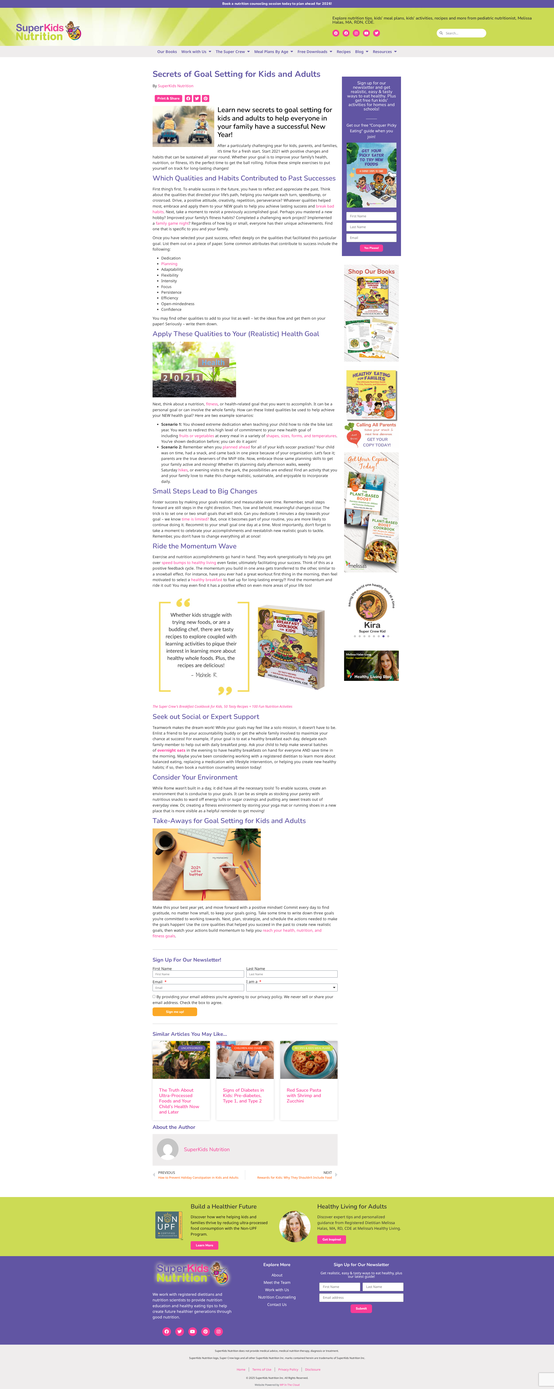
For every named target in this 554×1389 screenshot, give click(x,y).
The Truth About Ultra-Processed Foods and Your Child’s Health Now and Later (179, 1101)
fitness (212, 403)
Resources (382, 51)
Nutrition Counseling (277, 1297)
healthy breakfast (206, 579)
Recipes (344, 51)
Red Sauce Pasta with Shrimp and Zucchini (304, 1095)
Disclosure (312, 1369)
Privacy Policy (288, 1369)
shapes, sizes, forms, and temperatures (301, 435)
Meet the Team (277, 1282)
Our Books (167, 51)
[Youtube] (366, 33)
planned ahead (236, 447)
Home (241, 1369)
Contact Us (277, 1304)
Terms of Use (261, 1369)
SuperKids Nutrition (175, 85)
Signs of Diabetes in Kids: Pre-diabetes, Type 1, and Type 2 (243, 1095)
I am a (252, 982)
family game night (172, 223)
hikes (183, 469)
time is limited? (195, 519)
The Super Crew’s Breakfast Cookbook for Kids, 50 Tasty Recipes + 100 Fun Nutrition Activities (222, 706)
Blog (359, 51)
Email (158, 982)
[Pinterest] (335, 33)
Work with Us (193, 51)
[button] (188, 98)
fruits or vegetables (196, 435)
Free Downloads (312, 51)
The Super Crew (230, 51)
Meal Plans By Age (271, 51)
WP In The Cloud (290, 1385)
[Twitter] (376, 33)
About (277, 1275)
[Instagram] (356, 33)
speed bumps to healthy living (189, 562)
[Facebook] (346, 33)
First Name (162, 969)
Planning (169, 263)
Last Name (255, 969)
